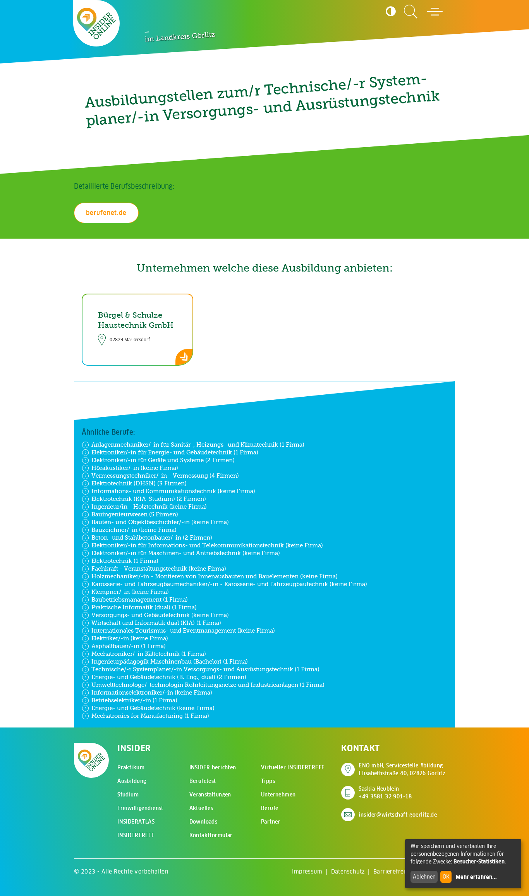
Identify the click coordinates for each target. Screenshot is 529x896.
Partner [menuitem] (270, 822)
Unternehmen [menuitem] (278, 794)
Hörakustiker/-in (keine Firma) (134, 467)
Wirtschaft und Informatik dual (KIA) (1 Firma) (156, 622)
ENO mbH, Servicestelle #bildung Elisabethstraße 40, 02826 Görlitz (402, 769)
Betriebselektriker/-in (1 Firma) (134, 700)
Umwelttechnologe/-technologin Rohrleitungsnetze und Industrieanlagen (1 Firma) (208, 684)
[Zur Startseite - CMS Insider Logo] (96, 23)
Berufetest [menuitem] (202, 781)
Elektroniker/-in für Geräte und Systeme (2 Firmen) (163, 460)
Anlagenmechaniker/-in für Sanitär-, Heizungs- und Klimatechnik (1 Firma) (197, 444)
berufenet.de (106, 212)
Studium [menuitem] (128, 794)
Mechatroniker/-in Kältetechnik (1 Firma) (148, 653)
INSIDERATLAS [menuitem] (136, 822)
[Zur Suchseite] (411, 12)
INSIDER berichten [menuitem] (212, 767)
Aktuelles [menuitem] (201, 808)
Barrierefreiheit (394, 871)
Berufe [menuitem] (269, 808)
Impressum (307, 871)
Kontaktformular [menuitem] (211, 835)
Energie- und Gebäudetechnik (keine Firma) (153, 708)
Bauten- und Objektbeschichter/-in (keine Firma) (160, 522)
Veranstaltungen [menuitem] (210, 794)
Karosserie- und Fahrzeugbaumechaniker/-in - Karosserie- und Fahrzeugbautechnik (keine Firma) (229, 584)
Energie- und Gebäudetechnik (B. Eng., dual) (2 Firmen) (168, 677)
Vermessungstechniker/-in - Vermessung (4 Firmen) (165, 475)
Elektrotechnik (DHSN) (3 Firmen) (139, 483)
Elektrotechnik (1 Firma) (124, 560)
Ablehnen (424, 877)
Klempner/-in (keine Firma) (130, 591)
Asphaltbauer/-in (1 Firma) (128, 646)
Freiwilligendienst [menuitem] (140, 808)
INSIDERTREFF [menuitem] (135, 835)
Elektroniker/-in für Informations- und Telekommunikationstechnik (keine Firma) (207, 545)
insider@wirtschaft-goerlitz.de (398, 815)
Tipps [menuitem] (268, 781)
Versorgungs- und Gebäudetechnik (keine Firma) (160, 615)
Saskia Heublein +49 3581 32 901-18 (385, 793)
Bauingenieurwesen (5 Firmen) (134, 514)
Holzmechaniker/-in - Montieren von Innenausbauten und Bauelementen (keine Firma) (214, 576)
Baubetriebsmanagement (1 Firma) (139, 599)
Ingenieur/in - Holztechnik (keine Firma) (149, 506)
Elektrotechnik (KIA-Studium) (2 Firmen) (148, 498)
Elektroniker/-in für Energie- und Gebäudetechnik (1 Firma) (174, 452)
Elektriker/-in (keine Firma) (129, 638)
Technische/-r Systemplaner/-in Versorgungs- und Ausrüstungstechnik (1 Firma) (205, 669)
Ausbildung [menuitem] (131, 781)
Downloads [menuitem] (203, 822)
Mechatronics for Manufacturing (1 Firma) (150, 715)
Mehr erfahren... (476, 877)
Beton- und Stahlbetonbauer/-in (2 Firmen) (151, 537)
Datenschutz (348, 871)
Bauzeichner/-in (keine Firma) (134, 529)
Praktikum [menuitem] (130, 767)
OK (446, 877)
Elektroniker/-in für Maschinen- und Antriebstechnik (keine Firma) (185, 553)
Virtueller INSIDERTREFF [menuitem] (293, 767)
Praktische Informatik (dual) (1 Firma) (144, 607)
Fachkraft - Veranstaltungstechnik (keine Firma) (158, 568)
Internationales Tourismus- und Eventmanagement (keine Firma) (183, 630)
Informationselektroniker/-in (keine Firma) (151, 692)
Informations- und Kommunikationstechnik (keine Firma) (173, 491)
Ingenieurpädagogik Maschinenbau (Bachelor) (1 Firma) (169, 661)
